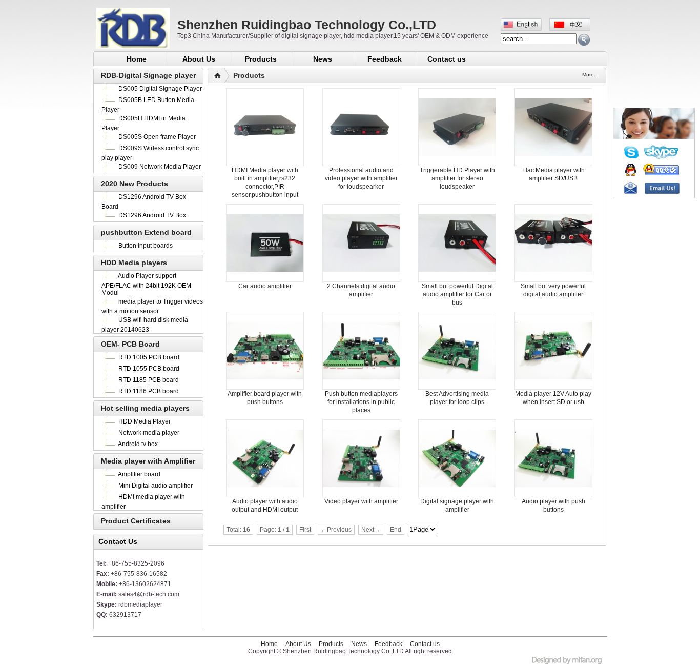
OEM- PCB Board (130, 344)
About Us (198, 59)
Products (261, 59)
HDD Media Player (144, 421)
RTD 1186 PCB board (148, 391)
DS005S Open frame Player (157, 136)
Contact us (446, 59)
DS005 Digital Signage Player (160, 88)
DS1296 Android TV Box (152, 215)
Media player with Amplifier (148, 461)
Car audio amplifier (265, 286)
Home (137, 59)
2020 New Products (134, 183)
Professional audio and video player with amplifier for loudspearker (361, 178)
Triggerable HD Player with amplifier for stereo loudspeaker (457, 178)
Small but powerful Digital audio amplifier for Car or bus (457, 294)
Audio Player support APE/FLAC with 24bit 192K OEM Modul (146, 284)
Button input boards (145, 245)
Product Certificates (136, 521)
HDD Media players (134, 262)
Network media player (148, 432)
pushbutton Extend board (146, 232)
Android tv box (138, 444)
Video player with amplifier (361, 501)
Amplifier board (139, 474)
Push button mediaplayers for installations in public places (361, 402)
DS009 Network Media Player (159, 166)
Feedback (384, 59)
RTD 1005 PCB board (148, 357)
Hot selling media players (145, 408)
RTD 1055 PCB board (148, 368)
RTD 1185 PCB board (148, 380)
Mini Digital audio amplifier (155, 485)
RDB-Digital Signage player (148, 75)
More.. (589, 74)
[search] (584, 40)
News (322, 59)
